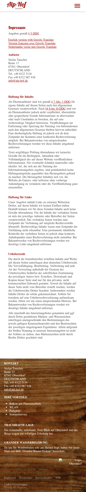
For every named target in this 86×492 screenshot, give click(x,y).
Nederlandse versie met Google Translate (32, 47)
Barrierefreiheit (43, 477)
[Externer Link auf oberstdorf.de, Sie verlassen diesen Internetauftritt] (70, 465)
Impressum (10, 477)
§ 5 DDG (33, 33)
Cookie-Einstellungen (15, 484)
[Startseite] (17, 5)
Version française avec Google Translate (32, 43)
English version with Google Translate (31, 40)
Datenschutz (25, 477)
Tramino (21, 487)
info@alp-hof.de (18, 80)
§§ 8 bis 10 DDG (55, 108)
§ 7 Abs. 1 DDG (61, 102)
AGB (58, 477)
